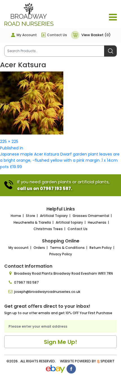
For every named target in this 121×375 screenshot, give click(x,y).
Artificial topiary (69, 222)
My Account (27, 35)
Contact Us (57, 35)
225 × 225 (9, 141)
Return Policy (100, 247)
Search (110, 51)
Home (16, 215)
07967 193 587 (26, 282)
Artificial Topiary (54, 215)
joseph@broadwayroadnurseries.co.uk (47, 291)
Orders (39, 247)
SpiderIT (107, 361)
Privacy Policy (60, 254)
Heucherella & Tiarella (32, 222)
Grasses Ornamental (91, 215)
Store (30, 215)
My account (18, 247)
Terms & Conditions (67, 247)
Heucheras (97, 222)
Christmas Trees (48, 228)
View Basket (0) (96, 35)
